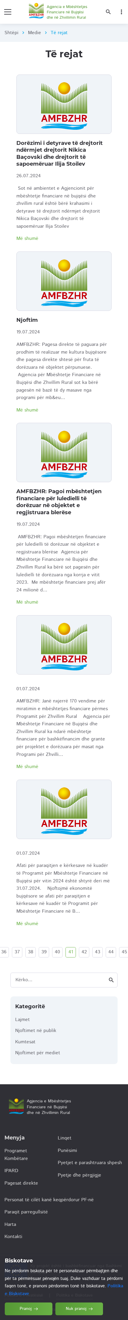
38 (30, 952)
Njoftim (27, 320)
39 (44, 952)
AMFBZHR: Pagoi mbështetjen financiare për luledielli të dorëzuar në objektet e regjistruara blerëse (59, 501)
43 (97, 952)
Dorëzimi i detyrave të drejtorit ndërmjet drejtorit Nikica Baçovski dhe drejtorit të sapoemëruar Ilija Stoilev (59, 153)
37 (17, 952)
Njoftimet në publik (35, 1030)
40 (57, 952)
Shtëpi (11, 32)
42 (84, 952)
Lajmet (22, 1019)
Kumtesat (25, 1042)
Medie (34, 32)
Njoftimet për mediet (37, 1053)
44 (111, 952)
